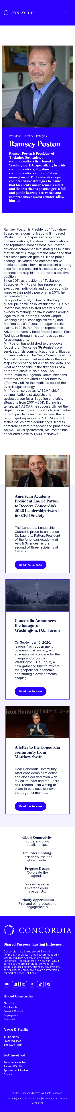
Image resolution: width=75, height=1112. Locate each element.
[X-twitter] (32, 984)
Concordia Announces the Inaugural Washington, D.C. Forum (37, 626)
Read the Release (30, 564)
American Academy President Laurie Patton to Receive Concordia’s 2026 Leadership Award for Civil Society (37, 506)
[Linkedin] (15, 984)
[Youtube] (7, 984)
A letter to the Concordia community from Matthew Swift (37, 752)
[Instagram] (23, 984)
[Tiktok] (40, 984)
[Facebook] (49, 984)
